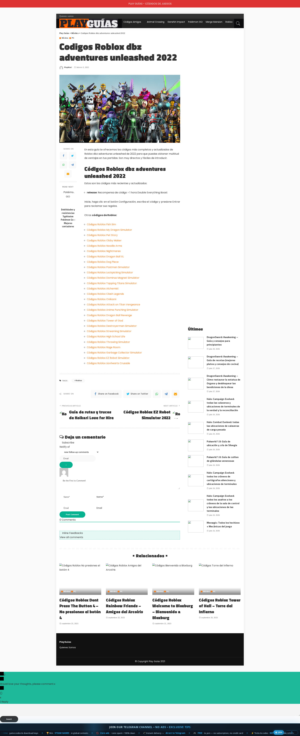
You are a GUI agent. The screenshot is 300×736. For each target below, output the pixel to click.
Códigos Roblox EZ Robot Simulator (108, 358)
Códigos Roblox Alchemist (103, 288)
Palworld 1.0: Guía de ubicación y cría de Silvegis (222, 443)
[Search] (238, 23)
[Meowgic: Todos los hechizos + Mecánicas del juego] (196, 526)
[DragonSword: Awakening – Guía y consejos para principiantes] (196, 343)
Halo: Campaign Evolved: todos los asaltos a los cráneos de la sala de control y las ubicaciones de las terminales (223, 503)
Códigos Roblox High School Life (106, 336)
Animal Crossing (155, 21)
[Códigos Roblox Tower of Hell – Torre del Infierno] (220, 579)
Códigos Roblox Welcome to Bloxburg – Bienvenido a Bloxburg (172, 609)
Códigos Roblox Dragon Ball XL (105, 256)
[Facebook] (63, 155)
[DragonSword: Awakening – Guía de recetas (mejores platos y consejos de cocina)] (196, 362)
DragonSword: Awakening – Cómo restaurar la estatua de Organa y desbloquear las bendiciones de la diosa (223, 381)
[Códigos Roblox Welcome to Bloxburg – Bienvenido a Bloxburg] (173, 579)
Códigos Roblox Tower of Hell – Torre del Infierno (219, 606)
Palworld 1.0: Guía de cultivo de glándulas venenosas (223, 459)
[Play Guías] (88, 23)
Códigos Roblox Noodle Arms (104, 246)
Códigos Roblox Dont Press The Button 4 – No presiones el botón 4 (80, 609)
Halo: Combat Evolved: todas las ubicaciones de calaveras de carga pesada (223, 425)
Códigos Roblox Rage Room (103, 347)
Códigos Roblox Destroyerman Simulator (112, 326)
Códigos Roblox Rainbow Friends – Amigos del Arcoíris (124, 606)
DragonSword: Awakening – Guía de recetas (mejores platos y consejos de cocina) (223, 360)
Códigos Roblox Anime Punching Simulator (112, 310)
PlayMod (68, 67)
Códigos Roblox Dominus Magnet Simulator (113, 278)
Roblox (228, 21)
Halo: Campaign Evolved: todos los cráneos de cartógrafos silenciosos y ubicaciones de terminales (222, 478)
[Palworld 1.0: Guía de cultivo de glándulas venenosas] (196, 461)
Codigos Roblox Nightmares (104, 251)
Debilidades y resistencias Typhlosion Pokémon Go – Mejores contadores (68, 218)
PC (73, 38)
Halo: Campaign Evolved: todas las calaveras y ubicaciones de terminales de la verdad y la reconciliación (223, 404)
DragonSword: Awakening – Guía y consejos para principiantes (222, 340)
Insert (9, 719)
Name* (100, 496)
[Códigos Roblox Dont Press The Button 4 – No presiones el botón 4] (80, 579)
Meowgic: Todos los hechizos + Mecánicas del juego (223, 524)
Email (99, 508)
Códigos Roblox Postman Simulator (108, 267)
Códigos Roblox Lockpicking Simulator (110, 272)
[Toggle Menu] (4, 3)
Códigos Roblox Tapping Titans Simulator (112, 283)
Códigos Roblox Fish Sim (101, 224)
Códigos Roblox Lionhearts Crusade (108, 363)
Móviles (65, 38)
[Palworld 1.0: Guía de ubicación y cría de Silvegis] (196, 445)
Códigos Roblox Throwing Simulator (108, 342)
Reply (4, 702)
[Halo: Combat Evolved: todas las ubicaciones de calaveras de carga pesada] (196, 428)
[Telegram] (72, 165)
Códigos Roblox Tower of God (105, 320)
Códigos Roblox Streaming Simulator (109, 331)
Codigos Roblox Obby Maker (104, 240)
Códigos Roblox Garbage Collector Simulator (114, 352)
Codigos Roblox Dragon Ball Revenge (109, 315)
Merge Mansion (214, 21)
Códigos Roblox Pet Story (102, 235)
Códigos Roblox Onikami (101, 299)
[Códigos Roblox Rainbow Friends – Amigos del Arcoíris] (127, 579)
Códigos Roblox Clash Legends (105, 294)
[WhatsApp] (63, 165)
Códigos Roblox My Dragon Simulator (109, 230)
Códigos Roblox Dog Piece (103, 262)
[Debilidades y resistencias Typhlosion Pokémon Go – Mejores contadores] (68, 198)
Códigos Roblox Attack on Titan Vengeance (113, 304)
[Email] (68, 174)
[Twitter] (72, 155)
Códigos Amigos (132, 21)
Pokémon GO (195, 21)
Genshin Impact (176, 21)
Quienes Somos (67, 647)
